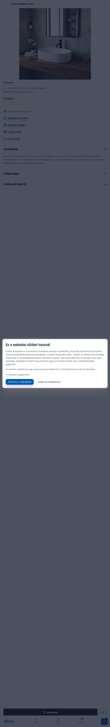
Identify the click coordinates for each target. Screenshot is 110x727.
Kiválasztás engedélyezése (49, 381)
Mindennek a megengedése (19, 381)
